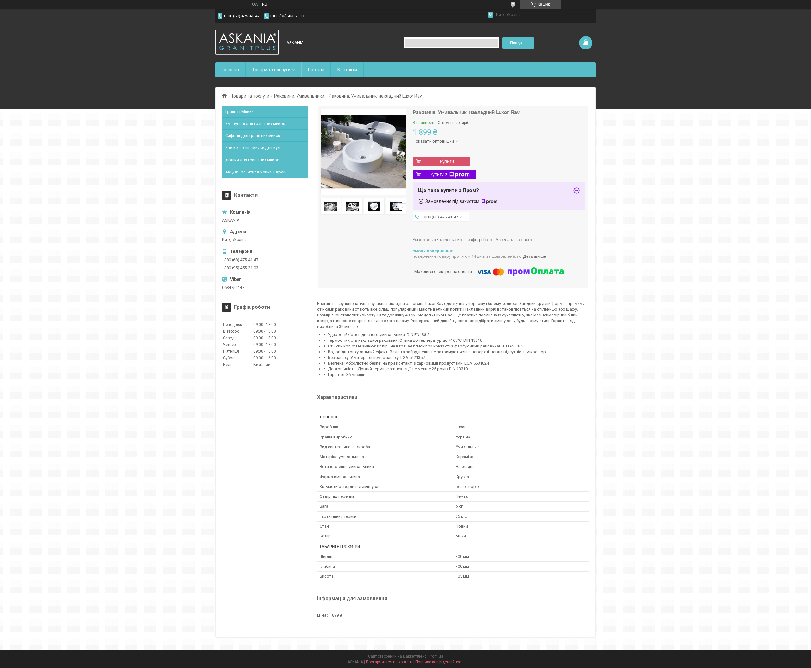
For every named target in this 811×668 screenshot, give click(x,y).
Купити (447, 161)
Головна (230, 69)
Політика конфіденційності (439, 662)
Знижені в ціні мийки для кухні (254, 147)
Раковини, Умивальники (299, 96)
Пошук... (518, 43)
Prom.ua (436, 656)
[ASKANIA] (247, 43)
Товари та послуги (271, 69)
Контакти (347, 69)
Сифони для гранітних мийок (252, 135)
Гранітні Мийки (239, 111)
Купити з (439, 174)
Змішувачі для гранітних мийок (255, 123)
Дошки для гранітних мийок (252, 160)
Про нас (316, 69)
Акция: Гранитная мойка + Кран (255, 172)
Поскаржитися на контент (389, 662)
